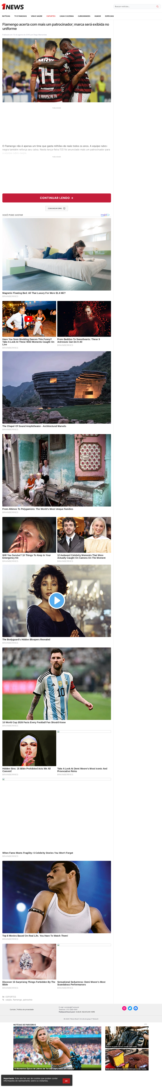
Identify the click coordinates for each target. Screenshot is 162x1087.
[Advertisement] (56, 125)
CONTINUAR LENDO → (57, 198)
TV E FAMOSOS (20, 16)
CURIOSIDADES (84, 16)
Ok (66, 1081)
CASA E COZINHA (67, 16)
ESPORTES (51, 16)
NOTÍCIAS (6, 16)
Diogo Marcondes (40, 35)
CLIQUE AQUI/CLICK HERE (85, 1012)
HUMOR (98, 16)
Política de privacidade (25, 1009)
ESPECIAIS (109, 16)
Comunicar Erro (55, 208)
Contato (13, 1009)
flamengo (17, 1000)
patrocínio (27, 1000)
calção (9, 1000)
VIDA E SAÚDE (36, 16)
